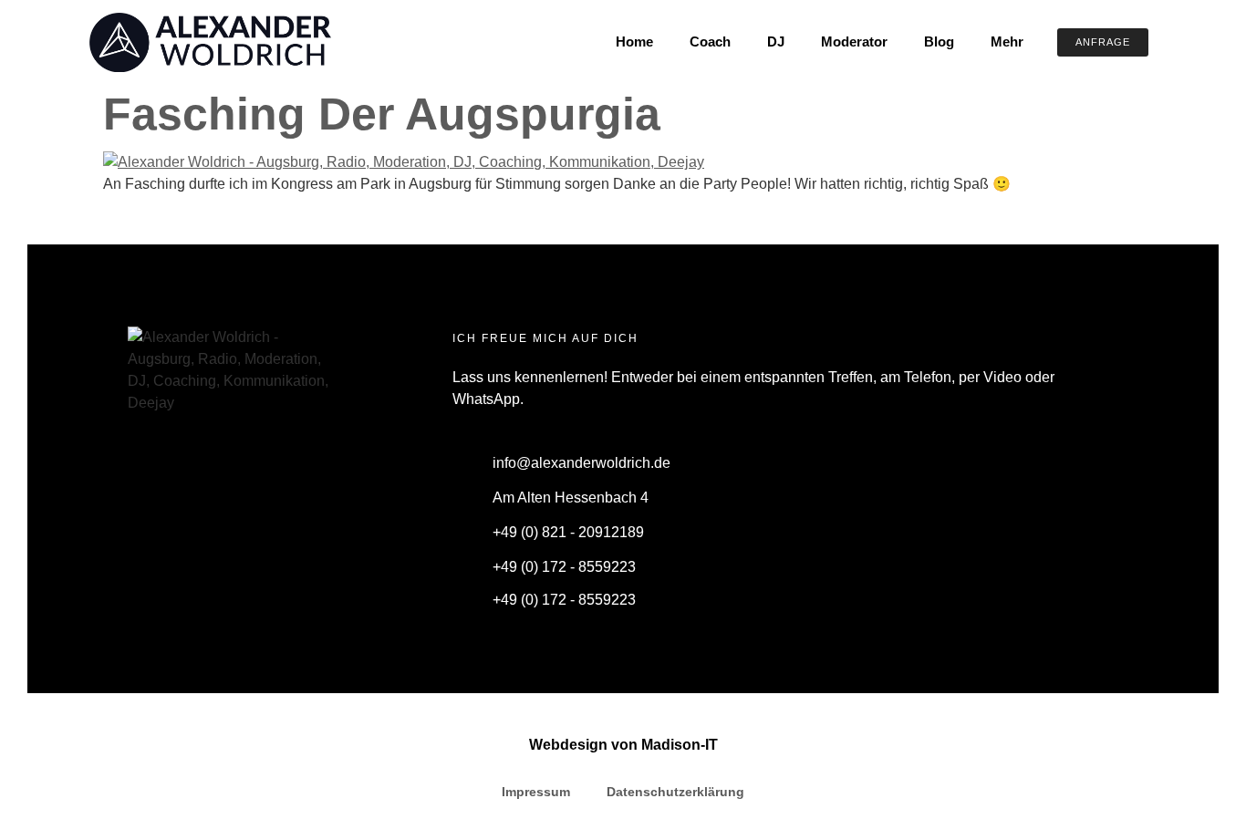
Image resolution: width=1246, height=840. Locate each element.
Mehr (1007, 41)
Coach (710, 41)
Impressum (536, 791)
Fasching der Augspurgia (381, 114)
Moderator (854, 41)
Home (634, 41)
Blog (939, 41)
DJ (775, 41)
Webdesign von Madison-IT (623, 744)
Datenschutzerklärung (675, 791)
